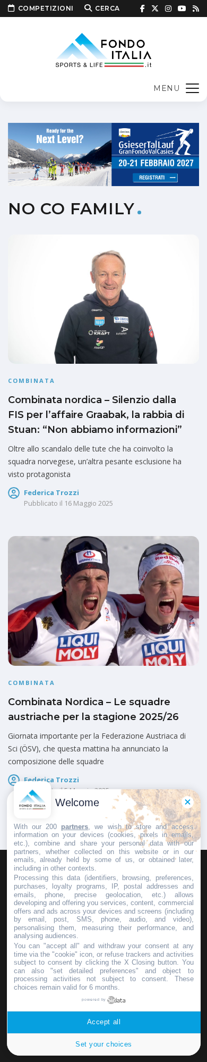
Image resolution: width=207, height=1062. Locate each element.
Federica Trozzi (51, 492)
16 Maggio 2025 (88, 503)
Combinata (31, 380)
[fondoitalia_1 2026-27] (103, 153)
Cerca (107, 8)
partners (74, 827)
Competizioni (46, 8)
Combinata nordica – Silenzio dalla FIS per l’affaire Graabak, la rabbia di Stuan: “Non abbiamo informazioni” (96, 415)
